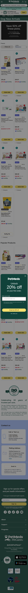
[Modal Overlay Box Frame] (14, 296)
